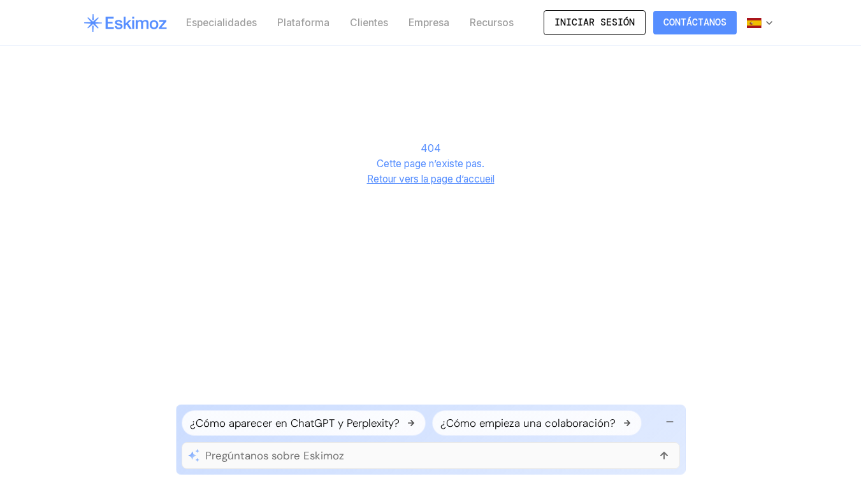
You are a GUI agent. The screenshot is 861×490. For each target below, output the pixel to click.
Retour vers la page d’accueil (431, 179)
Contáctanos (695, 22)
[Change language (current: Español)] (760, 23)
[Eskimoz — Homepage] (125, 23)
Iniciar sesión (594, 22)
